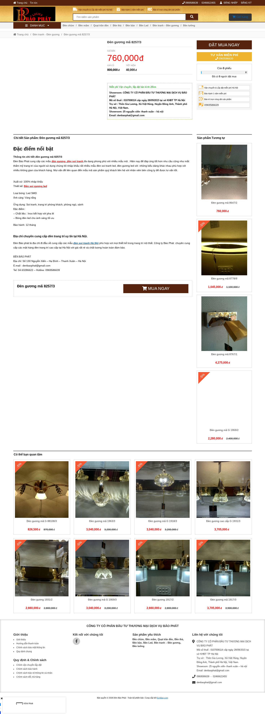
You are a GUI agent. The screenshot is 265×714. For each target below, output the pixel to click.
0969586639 (191, 2)
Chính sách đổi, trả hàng (28, 677)
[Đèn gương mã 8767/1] (224, 332)
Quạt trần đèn (101, 25)
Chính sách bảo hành (26, 669)
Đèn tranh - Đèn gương (46, 34)
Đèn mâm (83, 25)
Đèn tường (189, 25)
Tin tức (33, 2)
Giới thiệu (21, 639)
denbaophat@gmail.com (209, 682)
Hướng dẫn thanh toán (27, 643)
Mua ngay (158, 288)
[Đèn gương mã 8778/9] (224, 256)
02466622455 (208, 2)
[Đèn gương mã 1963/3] (102, 497)
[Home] (43, 14)
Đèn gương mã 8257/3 (77, 34)
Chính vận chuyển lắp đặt (28, 665)
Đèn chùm (68, 25)
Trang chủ (21, 2)
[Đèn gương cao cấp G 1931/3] (223, 497)
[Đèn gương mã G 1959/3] (102, 576)
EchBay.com (162, 698)
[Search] (192, 17)
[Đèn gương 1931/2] (42, 576)
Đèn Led (143, 25)
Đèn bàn (130, 25)
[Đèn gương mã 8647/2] (224, 180)
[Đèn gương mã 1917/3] (223, 576)
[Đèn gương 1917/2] (162, 576)
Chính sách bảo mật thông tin (30, 647)
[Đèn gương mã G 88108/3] (42, 497)
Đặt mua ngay (224, 45)
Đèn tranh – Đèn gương (166, 25)
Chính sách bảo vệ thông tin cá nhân (34, 673)
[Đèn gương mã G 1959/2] (224, 407)
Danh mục (37, 25)
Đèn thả (117, 25)
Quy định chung (24, 651)
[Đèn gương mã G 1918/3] (162, 497)
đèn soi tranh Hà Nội (86, 243)
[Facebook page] (76, 641)
